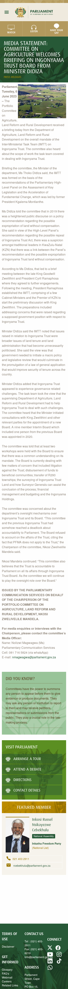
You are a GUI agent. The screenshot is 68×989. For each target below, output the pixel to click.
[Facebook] (58, 949)
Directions (22, 779)
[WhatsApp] (50, 969)
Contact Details (26, 790)
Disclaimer (8, 946)
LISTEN (34, 31)
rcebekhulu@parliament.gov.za (31, 865)
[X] (50, 949)
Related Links (10, 985)
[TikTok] (59, 962)
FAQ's (5, 973)
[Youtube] (50, 956)
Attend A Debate (27, 769)
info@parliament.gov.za (39, 957)
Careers (7, 981)
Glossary (7, 969)
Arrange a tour (27, 758)
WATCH (11, 32)
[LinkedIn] (50, 962)
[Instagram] (59, 956)
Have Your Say (56, 31)
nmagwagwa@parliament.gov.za (34, 657)
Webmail (7, 977)
